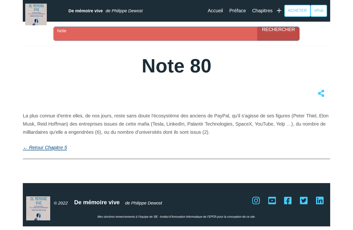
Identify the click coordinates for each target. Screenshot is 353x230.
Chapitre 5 (56, 147)
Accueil (215, 10)
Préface (237, 10)
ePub (318, 10)
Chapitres (262, 10)
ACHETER (297, 10)
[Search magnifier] (278, 34)
